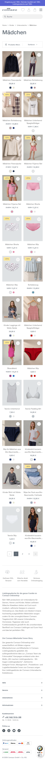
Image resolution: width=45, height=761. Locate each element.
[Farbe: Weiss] (33, 131)
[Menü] (41, 10)
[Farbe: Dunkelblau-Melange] (10, 335)
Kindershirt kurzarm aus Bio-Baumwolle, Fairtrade (33, 450)
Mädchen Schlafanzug (33, 80)
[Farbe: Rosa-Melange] (35, 503)
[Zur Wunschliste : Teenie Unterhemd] (18, 383)
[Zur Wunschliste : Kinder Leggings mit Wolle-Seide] (18, 300)
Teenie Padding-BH (33, 409)
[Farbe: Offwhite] (14, 88)
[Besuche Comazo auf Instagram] (8, 730)
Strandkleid (12, 368)
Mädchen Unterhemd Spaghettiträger (33, 121)
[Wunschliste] (23, 10)
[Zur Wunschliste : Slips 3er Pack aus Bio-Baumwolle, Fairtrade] (39, 467)
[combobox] (24, 16)
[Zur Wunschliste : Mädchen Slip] (39, 219)
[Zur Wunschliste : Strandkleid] (18, 343)
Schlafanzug (33, 285)
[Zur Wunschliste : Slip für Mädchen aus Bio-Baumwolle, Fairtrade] (18, 424)
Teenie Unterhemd (12, 409)
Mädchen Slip (33, 244)
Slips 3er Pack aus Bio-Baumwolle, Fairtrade (33, 493)
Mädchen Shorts (33, 204)
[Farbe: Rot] (31, 376)
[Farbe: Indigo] (10, 88)
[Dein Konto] (29, 10)
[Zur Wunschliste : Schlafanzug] (39, 259)
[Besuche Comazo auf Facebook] (3, 730)
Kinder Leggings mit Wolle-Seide (12, 326)
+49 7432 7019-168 (13, 717)
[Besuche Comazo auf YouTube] (13, 730)
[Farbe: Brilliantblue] (14, 376)
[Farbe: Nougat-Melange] (14, 335)
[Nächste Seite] (35, 554)
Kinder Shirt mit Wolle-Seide (12, 493)
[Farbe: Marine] (10, 459)
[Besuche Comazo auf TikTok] (19, 730)
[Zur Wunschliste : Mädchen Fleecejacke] (18, 55)
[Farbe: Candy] (12, 212)
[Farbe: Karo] (31, 88)
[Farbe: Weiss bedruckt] (35, 212)
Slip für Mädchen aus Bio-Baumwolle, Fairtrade (12, 450)
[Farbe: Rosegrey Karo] (35, 88)
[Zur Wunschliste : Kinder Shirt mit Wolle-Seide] (18, 467)
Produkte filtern (14, 45)
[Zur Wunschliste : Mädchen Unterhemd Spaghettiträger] (39, 95)
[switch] (40, 755)
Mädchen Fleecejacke (12, 80)
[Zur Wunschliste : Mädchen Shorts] (39, 179)
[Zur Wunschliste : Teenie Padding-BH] (39, 383)
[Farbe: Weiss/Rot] (31, 335)
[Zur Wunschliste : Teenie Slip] (18, 510)
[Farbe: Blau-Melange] (31, 503)
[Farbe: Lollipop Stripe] (33, 171)
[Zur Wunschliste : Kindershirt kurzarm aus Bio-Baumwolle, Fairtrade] (39, 424)
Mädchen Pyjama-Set (33, 164)
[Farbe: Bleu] (33, 292)
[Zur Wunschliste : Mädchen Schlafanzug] (39, 55)
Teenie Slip (12, 535)
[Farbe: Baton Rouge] (10, 376)
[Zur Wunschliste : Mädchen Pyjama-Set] (39, 138)
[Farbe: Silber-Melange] (10, 416)
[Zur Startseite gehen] (9, 9)
